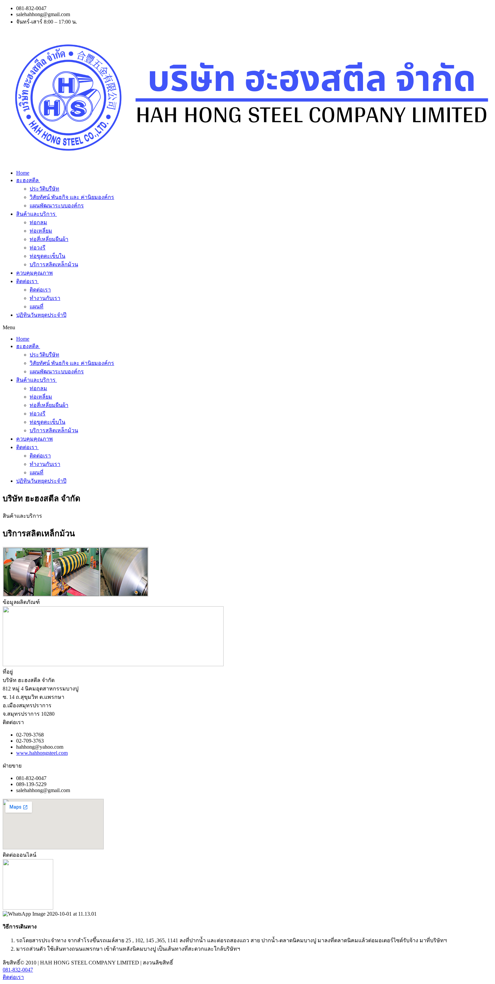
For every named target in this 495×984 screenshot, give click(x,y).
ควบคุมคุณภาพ (34, 273)
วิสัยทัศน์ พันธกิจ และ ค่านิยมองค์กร (72, 197)
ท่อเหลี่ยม (41, 231)
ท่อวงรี (37, 247)
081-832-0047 (18, 970)
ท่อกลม (38, 222)
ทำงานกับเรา (45, 298)
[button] (247, 328)
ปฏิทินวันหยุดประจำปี (41, 315)
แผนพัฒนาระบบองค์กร (57, 205)
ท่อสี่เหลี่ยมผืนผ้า (49, 239)
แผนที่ (36, 306)
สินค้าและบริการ (36, 214)
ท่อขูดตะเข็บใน (47, 256)
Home (22, 173)
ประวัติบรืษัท (44, 189)
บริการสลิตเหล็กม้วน (54, 264)
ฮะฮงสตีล (27, 180)
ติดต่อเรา (26, 281)
